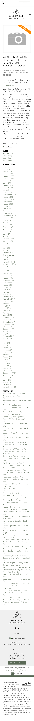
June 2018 (7, 246)
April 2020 (7, 222)
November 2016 (9, 262)
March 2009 (8, 382)
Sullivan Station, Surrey (12, 565)
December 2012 (9, 322)
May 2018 (6, 248)
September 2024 (9, 195)
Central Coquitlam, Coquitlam (15, 405)
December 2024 (9, 188)
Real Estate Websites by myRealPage (17, 671)
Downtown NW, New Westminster (16, 442)
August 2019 (7, 229)
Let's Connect (17, 662)
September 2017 (9, 255)
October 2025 (8, 178)
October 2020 (8, 218)
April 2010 (7, 366)
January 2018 (8, 253)
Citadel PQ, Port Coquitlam (13, 417)
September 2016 (9, 264)
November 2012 (9, 324)
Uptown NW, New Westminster (15, 590)
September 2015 (9, 283)
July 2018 (6, 243)
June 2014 (7, 308)
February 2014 (8, 317)
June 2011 (6, 341)
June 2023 (7, 206)
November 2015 (9, 280)
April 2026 (7, 169)
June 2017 (7, 257)
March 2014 (7, 315)
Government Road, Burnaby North (16, 498)
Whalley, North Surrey (11, 597)
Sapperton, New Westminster (14, 556)
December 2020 (9, 216)
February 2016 (8, 276)
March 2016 (7, 273)
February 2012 (8, 336)
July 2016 (6, 266)
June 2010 (7, 361)
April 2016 (7, 271)
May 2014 (6, 310)
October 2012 (8, 327)
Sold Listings (8, 160)
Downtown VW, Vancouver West (15, 449)
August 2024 (8, 197)
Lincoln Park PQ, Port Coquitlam (15, 509)
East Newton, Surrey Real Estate (15, 463)
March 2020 (8, 225)
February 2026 (8, 174)
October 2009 (8, 371)
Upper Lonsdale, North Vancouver (16, 583)
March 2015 (7, 294)
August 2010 (7, 357)
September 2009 (9, 373)
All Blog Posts (8, 153)
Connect (25, 3)
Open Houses (8, 158)
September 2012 (9, 329)
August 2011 (7, 338)
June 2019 (7, 232)
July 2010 (6, 359)
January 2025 (8, 185)
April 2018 (6, 250)
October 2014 (8, 301)
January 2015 (8, 297)
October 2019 (8, 227)
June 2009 (7, 378)
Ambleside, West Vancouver (14, 393)
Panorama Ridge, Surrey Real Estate (17, 539)
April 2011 (6, 345)
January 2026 (8, 176)
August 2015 (7, 285)
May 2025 (7, 183)
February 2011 (8, 350)
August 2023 (8, 204)
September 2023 (9, 202)
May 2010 (6, 364)
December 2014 (9, 299)
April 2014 (7, 313)
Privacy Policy (17, 669)
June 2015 (7, 287)
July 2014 (6, 306)
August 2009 (8, 375)
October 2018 (8, 241)
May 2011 (6, 343)
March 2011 (7, 348)
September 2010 (9, 354)
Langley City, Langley (11, 507)
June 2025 (7, 181)
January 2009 (8, 385)
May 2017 (6, 260)
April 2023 (7, 211)
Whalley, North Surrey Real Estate (19, 72)
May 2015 (6, 290)
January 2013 (8, 320)
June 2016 (7, 269)
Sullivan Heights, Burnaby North (15, 563)
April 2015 (7, 292)
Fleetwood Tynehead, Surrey (14, 477)
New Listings (8, 156)
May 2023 (7, 209)
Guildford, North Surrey (12, 500)
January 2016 (8, 278)
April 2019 (7, 236)
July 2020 (7, 220)
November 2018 (9, 239)
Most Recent (7, 167)
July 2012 (6, 334)
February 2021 (8, 213)
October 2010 (8, 352)
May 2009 (7, 380)
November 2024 (9, 190)
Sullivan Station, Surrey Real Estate (16, 567)
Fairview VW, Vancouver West (14, 470)
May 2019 (6, 234)
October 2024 (8, 192)
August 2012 (7, 331)
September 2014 (9, 304)
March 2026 (7, 171)
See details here (9, 86)
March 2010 (7, 368)
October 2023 (8, 199)
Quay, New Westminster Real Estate (17, 546)
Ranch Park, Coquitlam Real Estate (16, 549)
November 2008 (9, 387)
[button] (15, 628)
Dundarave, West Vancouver (14, 456)
